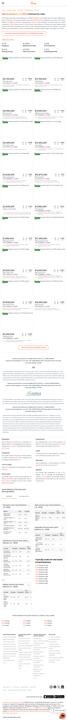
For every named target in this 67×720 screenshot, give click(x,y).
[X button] (58, 687)
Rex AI (30, 690)
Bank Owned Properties (56, 658)
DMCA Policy (46, 711)
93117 (37, 583)
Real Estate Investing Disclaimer (32, 711)
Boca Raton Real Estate (25, 646)
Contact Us (15, 687)
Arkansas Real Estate (9, 644)
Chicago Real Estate (24, 657)
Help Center (24, 687)
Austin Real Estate (23, 643)
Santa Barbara (29, 10)
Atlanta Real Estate (24, 638)
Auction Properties (54, 637)
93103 (37, 572)
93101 (37, 574)
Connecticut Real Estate (10, 651)
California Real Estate (9, 646)
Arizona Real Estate (9, 642)
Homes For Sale (11, 10)
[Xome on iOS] (49, 696)
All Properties (37, 638)
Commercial (53, 642)
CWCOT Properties (54, 651)
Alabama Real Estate (9, 637)
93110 (37, 570)
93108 (36, 10)
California (20, 10)
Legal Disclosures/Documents (17, 690)
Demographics (24, 496)
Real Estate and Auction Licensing (13, 702)
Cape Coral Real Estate (25, 652)
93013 (37, 581)
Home (3, 10)
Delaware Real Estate (9, 654)
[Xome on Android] (59, 696)
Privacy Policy (43, 708)
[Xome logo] (33, 3)
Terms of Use (31, 708)
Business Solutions (54, 639)
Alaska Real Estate (8, 639)
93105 (37, 567)
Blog (4, 690)
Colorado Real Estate (9, 649)
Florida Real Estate (8, 660)
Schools (9, 496)
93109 (37, 576)
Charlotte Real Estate (24, 655)
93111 (36, 579)
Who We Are (6, 687)
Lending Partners (54, 644)
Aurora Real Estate (24, 641)
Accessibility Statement (14, 711)
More (4, 663)
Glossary (33, 687)
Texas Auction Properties (41, 641)
